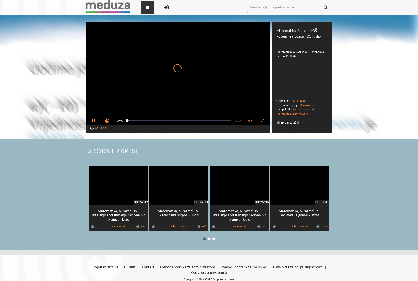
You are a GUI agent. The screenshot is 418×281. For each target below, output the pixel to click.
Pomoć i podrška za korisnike (243, 267)
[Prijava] (166, 8)
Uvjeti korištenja (105, 267)
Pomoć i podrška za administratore (187, 267)
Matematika (300, 114)
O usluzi (130, 267)
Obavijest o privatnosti (209, 273)
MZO (294, 109)
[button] (93, 120)
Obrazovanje (307, 105)
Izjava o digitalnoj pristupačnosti (297, 267)
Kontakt (148, 267)
